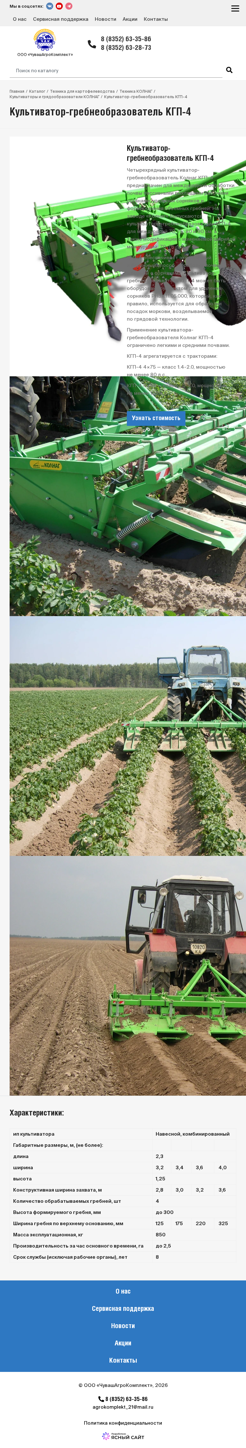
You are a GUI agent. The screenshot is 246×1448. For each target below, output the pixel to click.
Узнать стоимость (156, 418)
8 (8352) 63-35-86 (126, 39)
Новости (105, 19)
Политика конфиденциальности (123, 1423)
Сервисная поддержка (60, 19)
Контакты (156, 19)
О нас (20, 19)
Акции (130, 19)
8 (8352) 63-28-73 (126, 48)
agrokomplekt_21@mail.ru (123, 1407)
